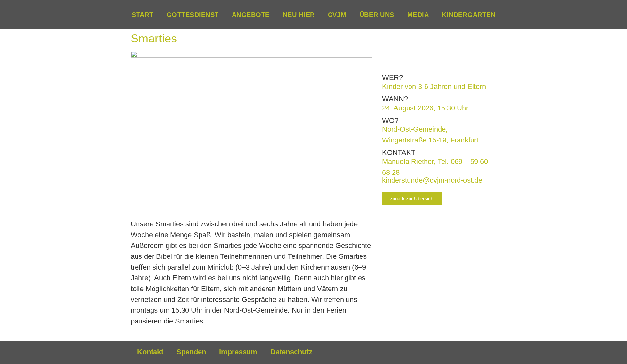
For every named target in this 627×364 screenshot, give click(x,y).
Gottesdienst (193, 14)
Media (418, 14)
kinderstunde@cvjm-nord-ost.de (432, 180)
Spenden (191, 352)
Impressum (238, 352)
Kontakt (150, 352)
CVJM (337, 14)
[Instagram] (470, 352)
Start (142, 14)
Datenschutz (291, 352)
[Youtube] (488, 352)
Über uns (377, 14)
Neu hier (299, 14)
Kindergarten (468, 14)
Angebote (251, 14)
